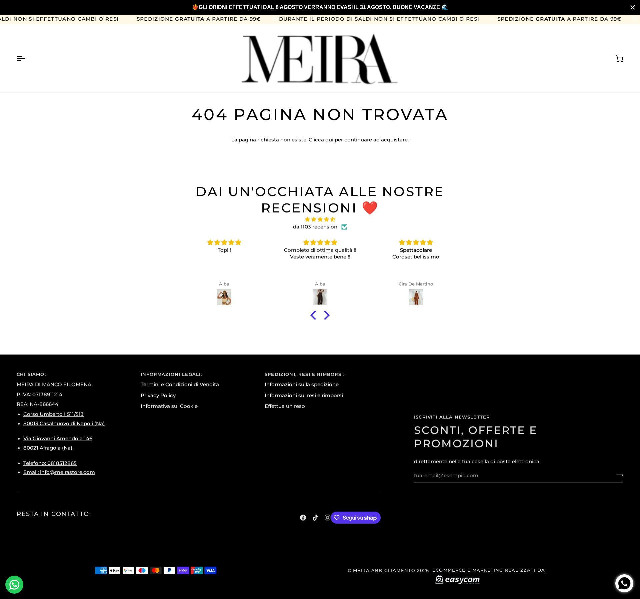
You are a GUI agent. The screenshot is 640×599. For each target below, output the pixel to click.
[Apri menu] (27, 58)
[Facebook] (303, 518)
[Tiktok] (315, 518)
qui (329, 140)
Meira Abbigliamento (384, 570)
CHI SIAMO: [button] (31, 374)
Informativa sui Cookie (169, 406)
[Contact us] (14, 585)
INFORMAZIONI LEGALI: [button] (171, 374)
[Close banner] (633, 7)
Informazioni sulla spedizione (302, 385)
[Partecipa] (617, 475)
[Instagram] (328, 518)
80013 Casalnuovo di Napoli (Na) (64, 424)
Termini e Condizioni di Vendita (180, 385)
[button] (315, 315)
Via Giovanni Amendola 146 (57, 439)
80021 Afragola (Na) (47, 448)
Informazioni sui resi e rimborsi (304, 396)
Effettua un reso (285, 406)
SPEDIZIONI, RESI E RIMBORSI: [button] (305, 374)
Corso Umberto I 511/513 (53, 414)
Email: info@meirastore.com (59, 472)
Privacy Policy (158, 396)
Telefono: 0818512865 (50, 463)
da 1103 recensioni (316, 227)
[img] (320, 219)
